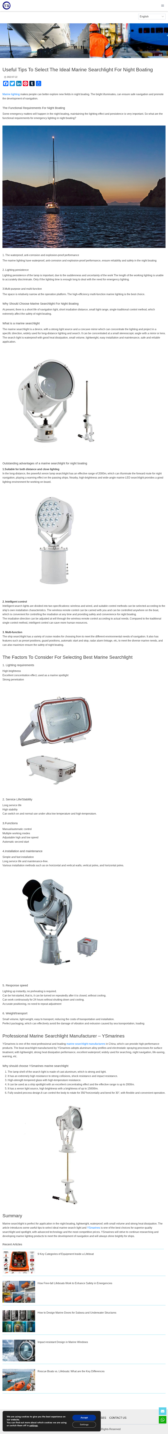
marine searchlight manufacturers (85, 1043)
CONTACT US (117, 1417)
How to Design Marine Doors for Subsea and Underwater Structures (77, 1312)
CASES (101, 1417)
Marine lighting (11, 94)
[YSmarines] (6, 5)
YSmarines (93, 1227)
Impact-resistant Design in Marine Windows (63, 1342)
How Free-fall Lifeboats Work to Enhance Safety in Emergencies (75, 1283)
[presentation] (18, 1262)
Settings (84, 1424)
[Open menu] (162, 5)
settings (33, 1425)
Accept (84, 1417)
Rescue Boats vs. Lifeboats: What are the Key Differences (71, 1371)
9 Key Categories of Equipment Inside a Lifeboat (66, 1254)
